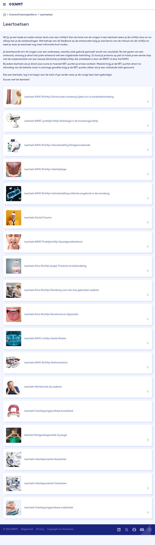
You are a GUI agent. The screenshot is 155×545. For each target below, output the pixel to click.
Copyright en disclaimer (60, 529)
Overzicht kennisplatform (23, 15)
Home (4, 14)
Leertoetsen (46, 15)
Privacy (40, 529)
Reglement (27, 529)
